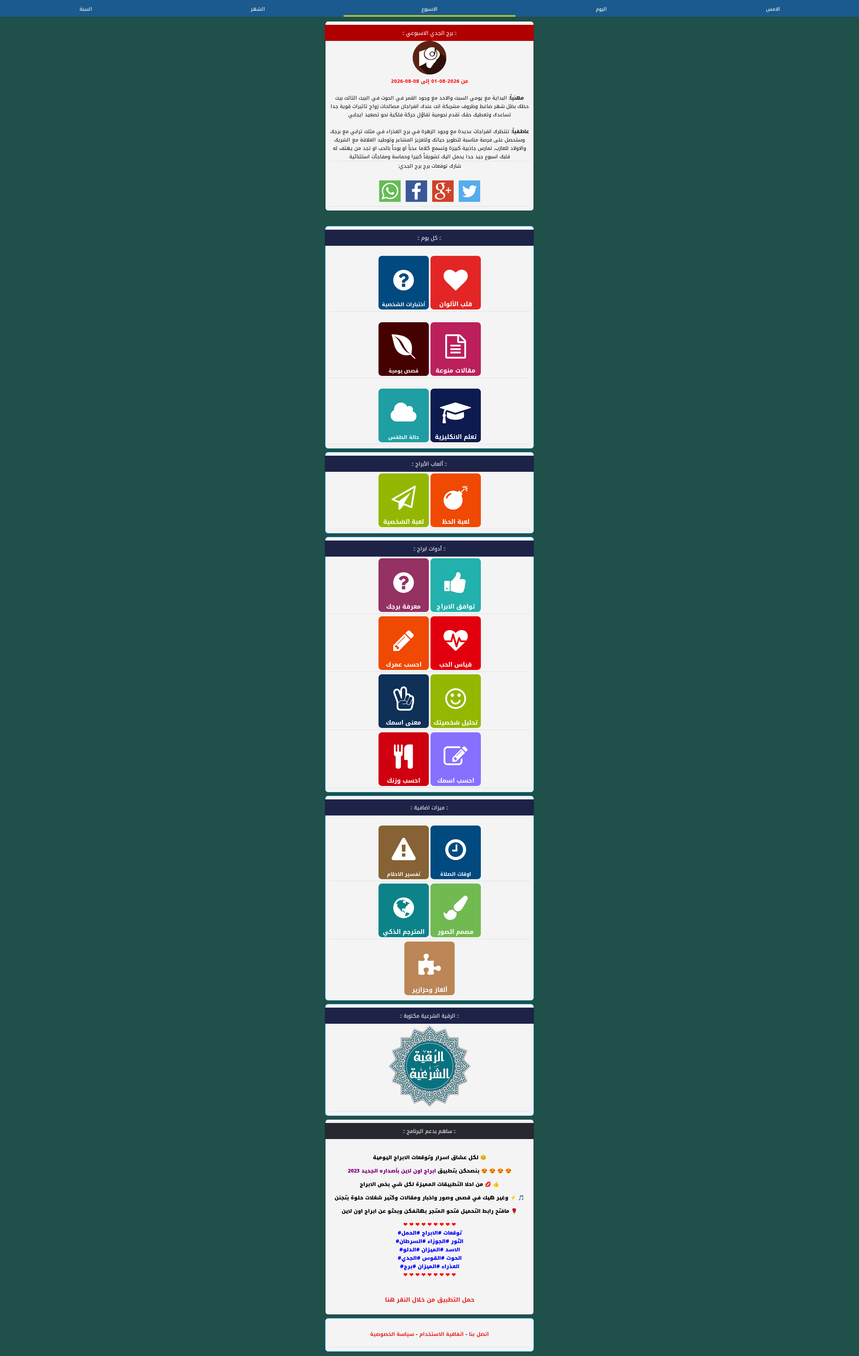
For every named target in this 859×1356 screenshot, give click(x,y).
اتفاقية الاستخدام (441, 1334)
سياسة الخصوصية (392, 1334)
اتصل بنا (479, 1334)
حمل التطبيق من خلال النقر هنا (429, 1299)
